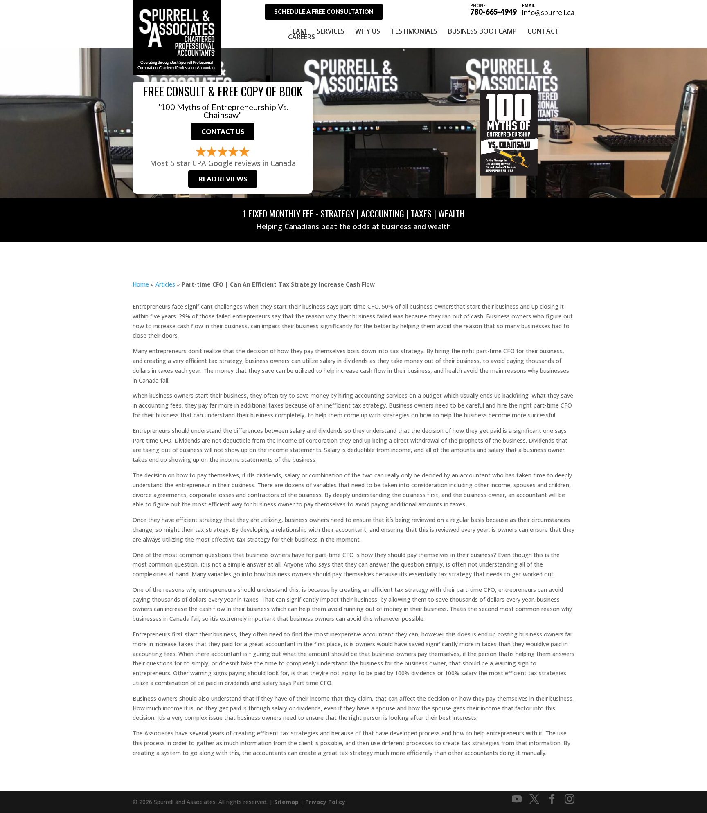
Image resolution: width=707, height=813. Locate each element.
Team (297, 31)
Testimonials (414, 31)
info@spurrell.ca (548, 12)
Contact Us (222, 131)
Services (330, 31)
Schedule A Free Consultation (324, 11)
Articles (165, 284)
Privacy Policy (325, 802)
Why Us (367, 31)
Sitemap (286, 802)
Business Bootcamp (482, 31)
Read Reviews (222, 179)
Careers (301, 37)
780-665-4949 (493, 9)
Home (141, 284)
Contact (543, 31)
